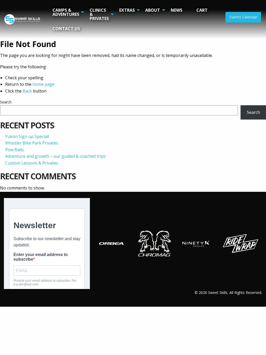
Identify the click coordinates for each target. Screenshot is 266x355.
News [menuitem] (176, 10)
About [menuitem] (152, 10)
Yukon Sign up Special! (27, 136)
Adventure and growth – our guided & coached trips (55, 156)
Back (27, 91)
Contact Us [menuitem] (66, 28)
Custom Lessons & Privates (31, 163)
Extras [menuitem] (127, 10)
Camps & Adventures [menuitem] (65, 12)
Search (5, 102)
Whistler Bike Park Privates (31, 143)
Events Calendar (243, 17)
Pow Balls (14, 150)
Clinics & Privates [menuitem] (99, 14)
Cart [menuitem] (202, 10)
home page (43, 84)
